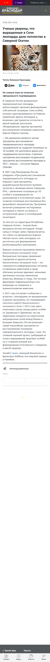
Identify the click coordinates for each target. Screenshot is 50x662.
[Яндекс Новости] (9, 85)
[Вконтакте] (39, 85)
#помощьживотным (19, 368)
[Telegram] (24, 85)
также (15, 353)
